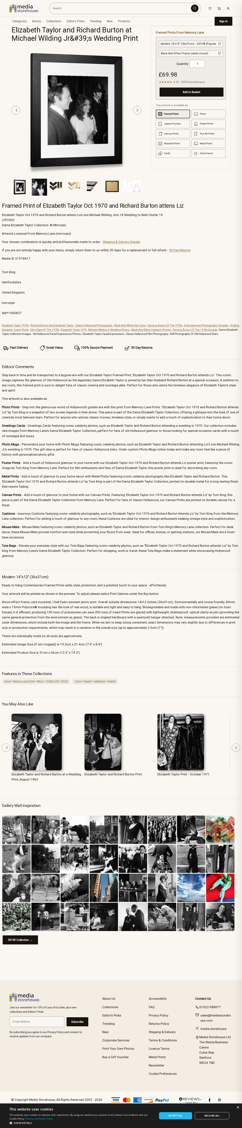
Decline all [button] (212, 1115)
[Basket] (219, 8)
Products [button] (124, 21)
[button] (81, 1123)
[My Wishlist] (210, 8)
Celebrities (99, 681)
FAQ (152, 1007)
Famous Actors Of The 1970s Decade (195, 329)
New (110, 21)
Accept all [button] (175, 1115)
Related (112, 681)
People (87, 681)
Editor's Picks (76, 21)
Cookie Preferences (163, 1074)
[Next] (137, 110)
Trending (95, 21)
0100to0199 (52, 681)
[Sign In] (228, 8)
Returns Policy (159, 1024)
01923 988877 (210, 1007)
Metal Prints (157, 1057)
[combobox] (121, 8)
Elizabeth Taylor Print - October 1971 (183, 774)
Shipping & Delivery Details (121, 242)
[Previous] (16, 110)
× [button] (237, 1107)
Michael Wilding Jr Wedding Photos (109, 329)
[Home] (27, 8)
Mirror (40, 681)
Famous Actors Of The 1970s (164, 325)
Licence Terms (159, 1048)
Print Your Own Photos (118, 1048)
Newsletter (156, 1065)
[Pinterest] (219, 1102)
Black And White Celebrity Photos (151, 329)
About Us (108, 998)
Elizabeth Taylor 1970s (15, 325)
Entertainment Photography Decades (206, 325)
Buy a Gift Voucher (115, 1057)
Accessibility (158, 998)
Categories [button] (19, 21)
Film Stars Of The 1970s (44, 329)
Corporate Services (116, 1040)
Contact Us (203, 998)
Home (7, 681)
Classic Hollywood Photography (93, 325)
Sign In (223, 21)
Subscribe (77, 1021)
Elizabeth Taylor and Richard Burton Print (113, 774)
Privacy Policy (158, 1015)
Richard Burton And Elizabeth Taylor (52, 325)
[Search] (195, 8)
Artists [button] (36, 21)
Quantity (182, 64)
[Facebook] (210, 1102)
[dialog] (121, 1115)
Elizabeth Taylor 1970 (74, 329)
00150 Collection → (20, 940)
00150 (64, 681)
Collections (53, 21)
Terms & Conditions (163, 1040)
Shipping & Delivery (162, 1032)
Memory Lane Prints (24, 681)
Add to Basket (191, 92)
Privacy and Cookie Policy (39, 1118)
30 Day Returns (180, 250)
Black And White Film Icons (130, 325)
